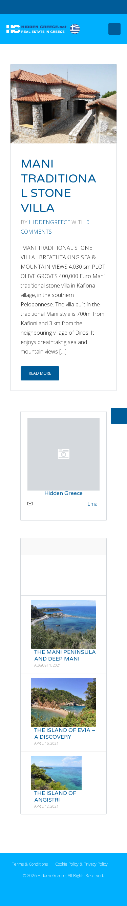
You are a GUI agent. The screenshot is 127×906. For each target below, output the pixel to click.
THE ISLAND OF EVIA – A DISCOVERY (65, 733)
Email (94, 503)
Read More (40, 373)
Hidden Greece (63, 493)
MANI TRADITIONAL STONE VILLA (59, 186)
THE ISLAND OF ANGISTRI (55, 796)
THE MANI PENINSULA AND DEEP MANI (65, 655)
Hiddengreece (49, 222)
